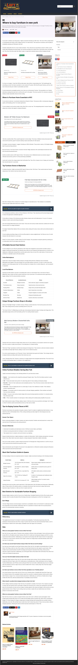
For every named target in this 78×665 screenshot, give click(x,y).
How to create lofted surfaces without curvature (7, 645)
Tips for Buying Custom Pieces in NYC (65, 80)
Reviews (59, 49)
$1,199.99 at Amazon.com (17, 332)
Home (4, 14)
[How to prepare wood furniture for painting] (48, 628)
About (15, 14)
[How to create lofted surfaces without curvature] (8, 628)
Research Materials (62, 83)
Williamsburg (60, 92)
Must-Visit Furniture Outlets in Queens (65, 85)
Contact (20, 14)
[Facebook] (56, 59)
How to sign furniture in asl (67, 118)
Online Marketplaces (62, 70)
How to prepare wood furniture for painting (47, 641)
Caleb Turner (6, 29)
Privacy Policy (43, 663)
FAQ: (58, 94)
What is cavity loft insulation (19, 647)
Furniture (10, 14)
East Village (60, 90)
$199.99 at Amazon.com (38, 190)
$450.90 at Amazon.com (18, 127)
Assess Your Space (62, 82)
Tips (10, 16)
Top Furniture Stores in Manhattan (64, 66)
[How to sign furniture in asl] (35, 628)
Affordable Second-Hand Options (64, 68)
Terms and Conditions (36, 663)
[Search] (74, 6)
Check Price (11, 77)
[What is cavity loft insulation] (21, 628)
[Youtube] (58, 59)
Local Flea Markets (62, 72)
